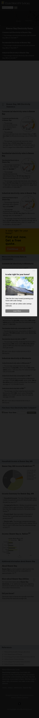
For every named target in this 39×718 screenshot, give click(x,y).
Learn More (17, 311)
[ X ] (34, 271)
